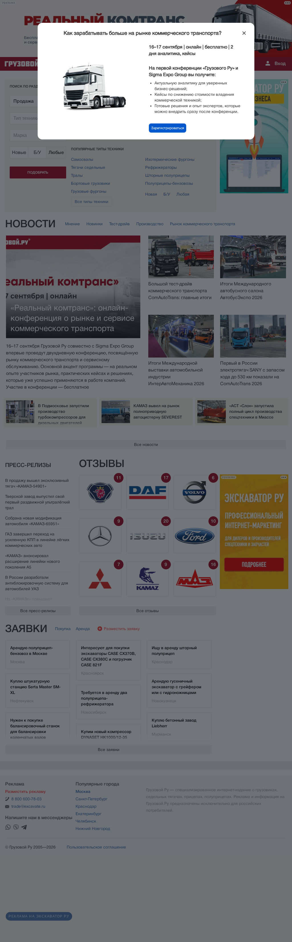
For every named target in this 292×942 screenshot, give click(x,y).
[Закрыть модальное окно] (244, 33)
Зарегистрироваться (167, 128)
